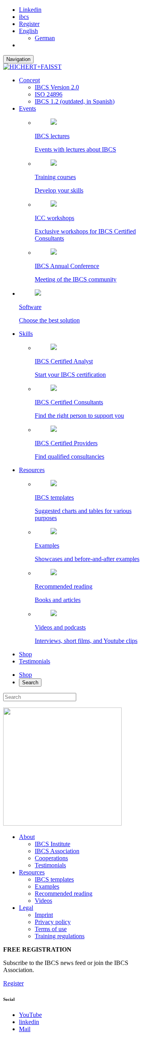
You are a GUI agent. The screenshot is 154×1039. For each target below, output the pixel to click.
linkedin (29, 1022)
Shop (25, 654)
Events (27, 108)
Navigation (18, 59)
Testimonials (34, 661)
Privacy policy (53, 922)
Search (30, 682)
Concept (29, 80)
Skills (26, 333)
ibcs (24, 16)
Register (29, 23)
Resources (32, 470)
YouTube (30, 1014)
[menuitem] (28, 31)
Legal (26, 907)
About (27, 836)
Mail (24, 1029)
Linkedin (30, 9)
